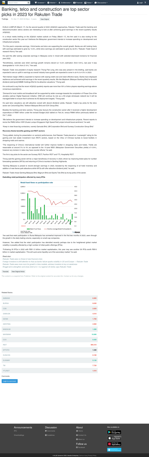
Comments (51, 431)
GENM (5, 319)
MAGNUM (6, 329)
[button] (40, 3)
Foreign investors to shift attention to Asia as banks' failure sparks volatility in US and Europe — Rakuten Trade (45, 261)
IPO (15, 431)
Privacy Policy (92, 455)
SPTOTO (6, 350)
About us (81, 439)
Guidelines (51, 435)
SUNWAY (6, 360)
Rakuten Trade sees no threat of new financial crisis (22, 259)
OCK (5, 339)
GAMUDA (6, 313)
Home (80, 431)
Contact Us (82, 435)
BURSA (6, 303)
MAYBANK (7, 334)
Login (141, 2)
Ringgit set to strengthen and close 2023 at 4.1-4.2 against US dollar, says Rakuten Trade (37, 267)
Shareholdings (19, 435)
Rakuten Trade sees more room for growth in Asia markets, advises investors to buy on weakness (40, 264)
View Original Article (18, 271)
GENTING (6, 324)
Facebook (81, 447)
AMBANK (6, 298)
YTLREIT (6, 370)
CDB (4, 308)
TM (4, 365)
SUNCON (6, 355)
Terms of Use (83, 455)
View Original (45, 19)
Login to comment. (9, 381)
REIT (5, 344)
